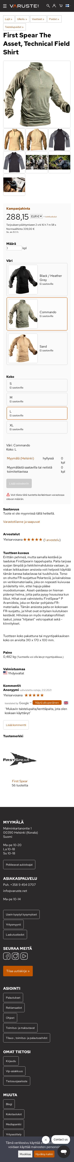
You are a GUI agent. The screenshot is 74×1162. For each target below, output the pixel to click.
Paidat (54, 19)
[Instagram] (15, 957)
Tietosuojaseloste (16, 1081)
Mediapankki (13, 1124)
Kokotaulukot (14, 1114)
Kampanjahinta (18, 208)
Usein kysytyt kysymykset (21, 914)
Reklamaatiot (14, 1007)
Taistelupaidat (14, 27)
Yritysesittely (14, 1134)
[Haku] (48, 6)
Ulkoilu (22, 19)
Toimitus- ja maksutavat (20, 1028)
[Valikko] (5, 6)
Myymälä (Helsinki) (20, 458)
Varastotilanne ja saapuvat (21, 522)
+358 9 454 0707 (23, 885)
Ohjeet (10, 1018)
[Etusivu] (26, 6)
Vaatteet (38, 19)
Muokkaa (25, 1154)
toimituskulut (51, 216)
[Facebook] (6, 957)
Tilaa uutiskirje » (18, 971)
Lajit (8, 19)
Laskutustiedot (15, 934)
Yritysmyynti (13, 924)
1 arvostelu (52, 540)
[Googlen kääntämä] (17, 703)
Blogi (9, 1104)
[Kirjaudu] (54, 6)
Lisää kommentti (16, 725)
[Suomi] (68, 6)
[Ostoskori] (61, 6)
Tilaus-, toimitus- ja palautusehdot (26, 1038)
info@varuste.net (15, 891)
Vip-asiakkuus (14, 1071)
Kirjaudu (11, 1061)
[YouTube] (24, 957)
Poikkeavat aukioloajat (19, 864)
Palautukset (13, 997)
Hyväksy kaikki (44, 1154)
